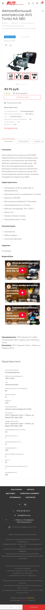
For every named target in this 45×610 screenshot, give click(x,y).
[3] (25, 37)
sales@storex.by (24, 515)
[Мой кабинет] (37, 3)
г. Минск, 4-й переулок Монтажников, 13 (24, 521)
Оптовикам (15, 497)
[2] (23, 37)
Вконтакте (19, 504)
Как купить (23, 141)
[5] (28, 37)
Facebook (25, 504)
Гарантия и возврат (29, 493)
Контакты (30, 497)
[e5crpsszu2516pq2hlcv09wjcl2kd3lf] (22, 66)
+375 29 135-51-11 (23, 511)
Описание (8, 141)
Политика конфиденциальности (24, 527)
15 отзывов (24, 600)
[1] (21, 37)
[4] (27, 37)
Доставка (10, 493)
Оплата (38, 141)
